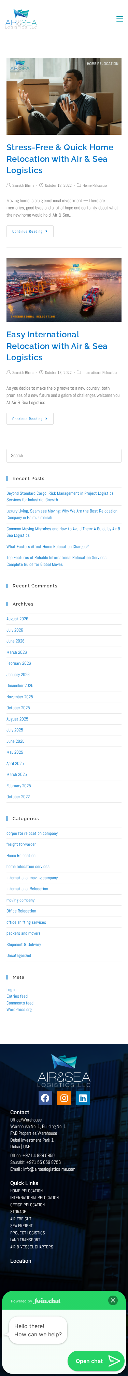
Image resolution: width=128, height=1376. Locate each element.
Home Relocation (95, 185)
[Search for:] (64, 455)
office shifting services (26, 922)
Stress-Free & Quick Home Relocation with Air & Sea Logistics (59, 158)
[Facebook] (45, 1098)
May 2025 (14, 752)
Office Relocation (21, 911)
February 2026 (18, 663)
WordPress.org (19, 1009)
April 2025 (15, 763)
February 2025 (18, 786)
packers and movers (23, 933)
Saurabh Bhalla (23, 185)
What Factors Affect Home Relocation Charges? (47, 546)
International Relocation (100, 372)
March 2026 (16, 652)
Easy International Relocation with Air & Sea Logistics (57, 345)
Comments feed (19, 1003)
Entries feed (17, 996)
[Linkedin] (83, 1098)
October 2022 (18, 797)
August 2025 (17, 719)
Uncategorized (18, 955)
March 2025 (16, 774)
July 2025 (14, 730)
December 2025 (19, 685)
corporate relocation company (32, 833)
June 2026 (15, 641)
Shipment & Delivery (23, 944)
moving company (20, 900)
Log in (11, 989)
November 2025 (19, 697)
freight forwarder (21, 844)
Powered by (22, 1301)
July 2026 (14, 630)
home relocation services (27, 866)
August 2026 (17, 619)
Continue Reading (27, 231)
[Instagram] (64, 1098)
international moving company (32, 878)
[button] (113, 1300)
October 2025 (18, 708)
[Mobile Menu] (119, 18)
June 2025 (15, 741)
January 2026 (18, 674)
